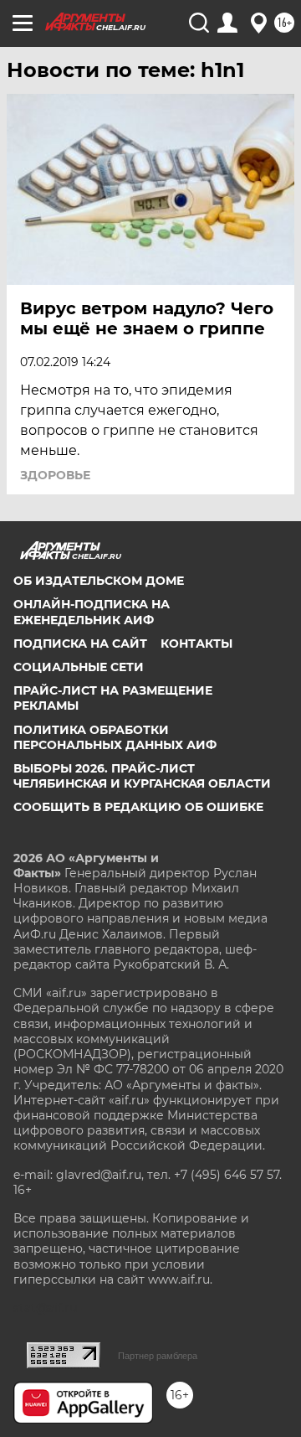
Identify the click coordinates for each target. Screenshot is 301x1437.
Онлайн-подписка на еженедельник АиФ (91, 612)
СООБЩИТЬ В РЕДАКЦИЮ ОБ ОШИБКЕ (138, 806)
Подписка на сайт (80, 643)
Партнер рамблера (157, 1356)
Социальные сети (78, 667)
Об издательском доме (98, 580)
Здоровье (55, 475)
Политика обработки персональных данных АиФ (115, 737)
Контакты (196, 643)
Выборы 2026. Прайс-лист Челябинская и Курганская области (142, 776)
